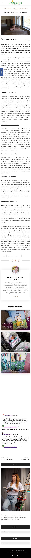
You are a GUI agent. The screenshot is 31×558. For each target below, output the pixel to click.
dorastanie (7, 8)
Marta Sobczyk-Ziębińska (9, 39)
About (5, 552)
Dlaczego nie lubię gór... (25, 459)
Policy (26, 552)
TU (9, 59)
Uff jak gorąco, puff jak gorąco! (7, 459)
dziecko (4, 255)
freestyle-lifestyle (20, 8)
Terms (19, 552)
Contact (12, 552)
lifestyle (10, 255)
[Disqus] (15, 393)
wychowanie (15, 9)
